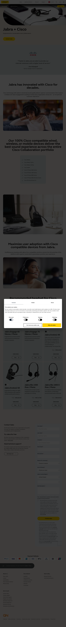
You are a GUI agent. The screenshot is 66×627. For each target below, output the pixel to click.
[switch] (26, 320)
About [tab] (52, 302)
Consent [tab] (14, 302)
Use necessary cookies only (32, 325)
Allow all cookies (52, 325)
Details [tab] (33, 302)
